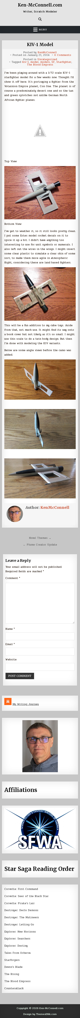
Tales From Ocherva (17, 953)
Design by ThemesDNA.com (40, 1014)
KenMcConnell (47, 52)
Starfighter (63, 62)
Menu (43, 29)
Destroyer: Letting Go (19, 925)
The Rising (11, 974)
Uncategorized (47, 59)
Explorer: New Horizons (20, 932)
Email (10, 644)
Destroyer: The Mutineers (21, 917)
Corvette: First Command (21, 889)
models (45, 62)
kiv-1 (25, 62)
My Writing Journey (26, 704)
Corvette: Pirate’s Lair (19, 903)
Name (10, 629)
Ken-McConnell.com (40, 5)
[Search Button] (40, 19)
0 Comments (62, 55)
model (34, 62)
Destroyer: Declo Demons (21, 910)
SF (53, 62)
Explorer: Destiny (16, 946)
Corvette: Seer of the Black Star (26, 896)
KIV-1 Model (40, 44)
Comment (12, 578)
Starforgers (12, 960)
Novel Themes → (40, 538)
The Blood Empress (40, 64)
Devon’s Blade (13, 967)
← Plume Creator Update (40, 545)
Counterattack (14, 988)
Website (11, 660)
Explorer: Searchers (17, 939)
